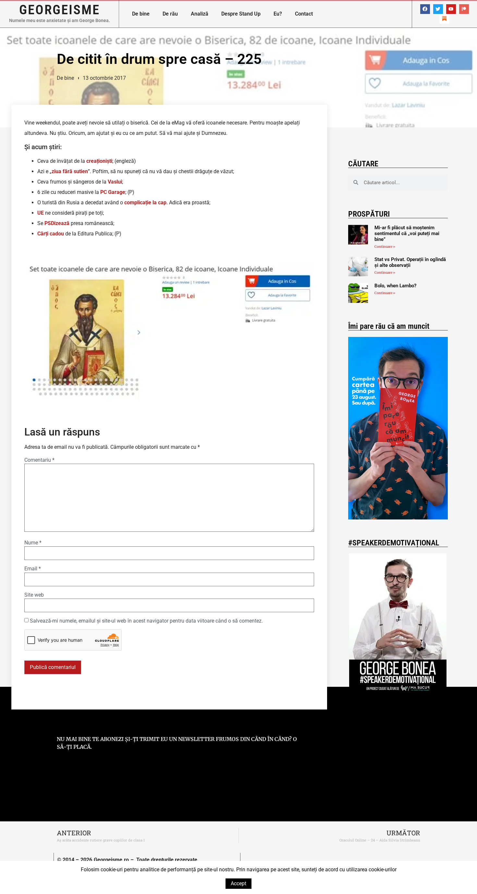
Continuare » (384, 246)
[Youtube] (451, 9)
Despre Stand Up (241, 14)
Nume (33, 542)
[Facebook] (425, 9)
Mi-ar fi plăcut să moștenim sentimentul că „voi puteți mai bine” (406, 233)
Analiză (199, 14)
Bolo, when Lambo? (395, 286)
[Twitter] (438, 9)
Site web (34, 595)
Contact (304, 14)
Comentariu (39, 460)
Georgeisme (59, 10)
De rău (170, 14)
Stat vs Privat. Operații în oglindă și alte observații (410, 262)
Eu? (278, 14)
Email (32, 568)
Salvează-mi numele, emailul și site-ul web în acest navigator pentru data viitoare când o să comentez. (146, 621)
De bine (141, 14)
